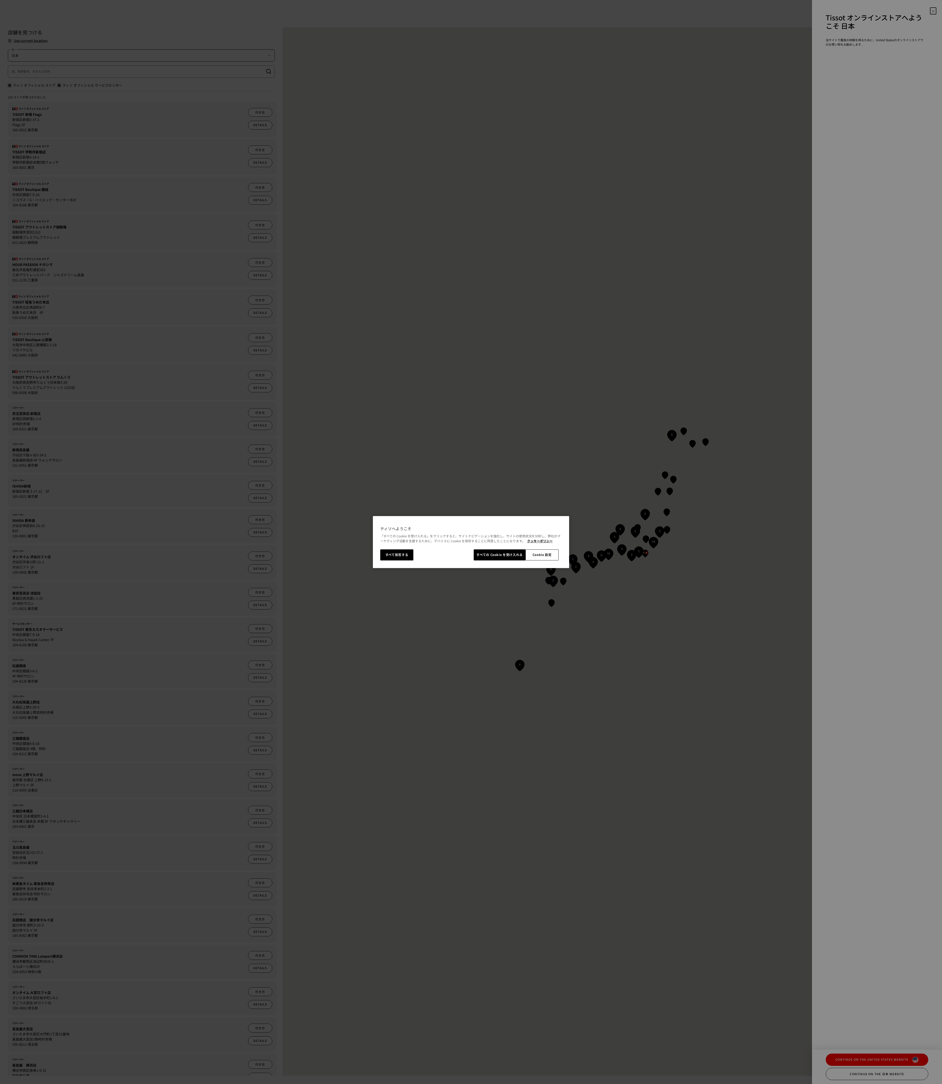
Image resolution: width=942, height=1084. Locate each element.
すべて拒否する (396, 555)
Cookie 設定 (542, 555)
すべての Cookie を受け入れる (499, 555)
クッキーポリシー (540, 541)
